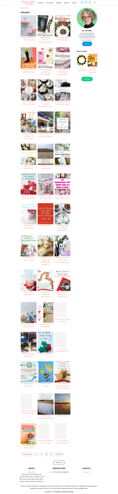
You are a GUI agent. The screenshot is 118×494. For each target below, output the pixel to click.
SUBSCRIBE (87, 79)
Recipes (66, 2)
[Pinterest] (86, 2)
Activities (40, 2)
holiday (26, 7)
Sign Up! (51, 472)
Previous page (27, 454)
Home (22, 7)
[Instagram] (90, 2)
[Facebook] (82, 2)
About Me (87, 43)
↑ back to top (59, 462)
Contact (74, 2)
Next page (59, 454)
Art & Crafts (49, 2)
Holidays (58, 2)
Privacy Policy (31, 472)
